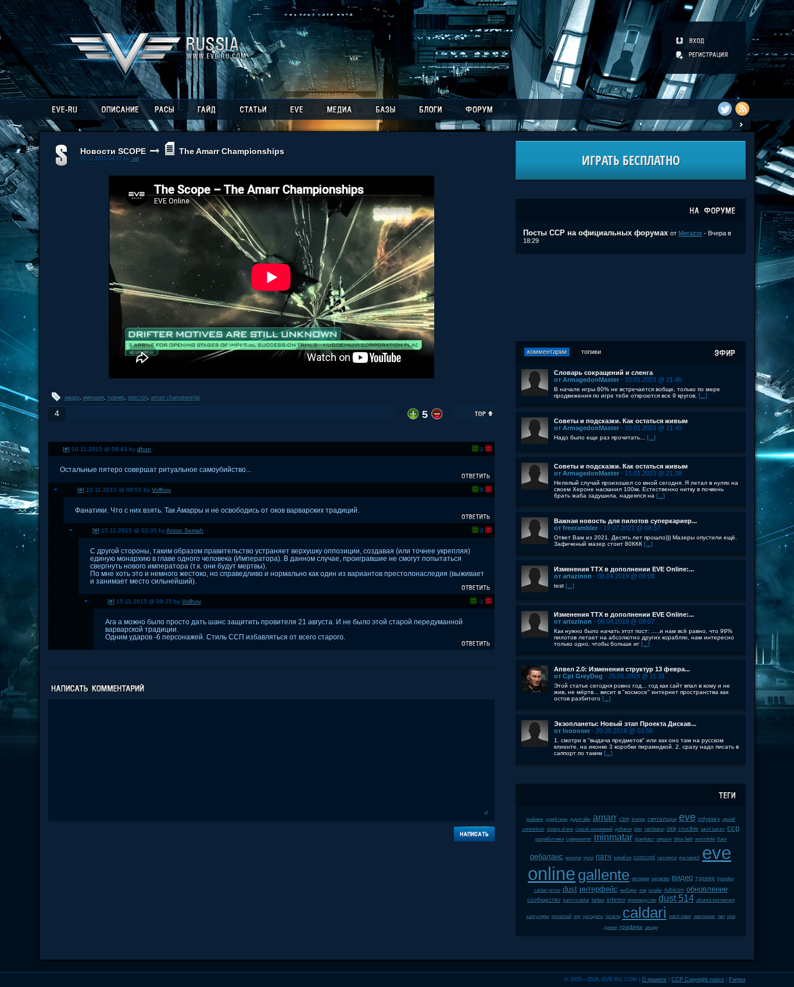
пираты (664, 839)
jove (731, 916)
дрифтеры (557, 819)
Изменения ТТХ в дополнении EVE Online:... (624, 569)
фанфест (644, 839)
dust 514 (676, 898)
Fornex (737, 979)
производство (642, 900)
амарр (72, 397)
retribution (654, 829)
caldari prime (547, 890)
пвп (721, 916)
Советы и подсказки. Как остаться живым (621, 420)
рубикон (623, 829)
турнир (116, 397)
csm (624, 819)
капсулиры (538, 916)
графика (631, 927)
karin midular (576, 900)
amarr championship (175, 397)
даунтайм (580, 819)
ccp (733, 828)
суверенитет (579, 839)
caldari (645, 912)
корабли (622, 857)
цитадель (593, 916)
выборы (628, 890)
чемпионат (704, 916)
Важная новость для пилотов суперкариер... (625, 520)
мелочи (573, 857)
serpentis (661, 878)
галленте (667, 857)
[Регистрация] (702, 54)
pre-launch (689, 857)
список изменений (594, 829)
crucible (688, 828)
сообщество (544, 899)
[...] (703, 395)
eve (687, 817)
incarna (613, 916)
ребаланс (546, 856)
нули (588, 857)
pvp (577, 916)
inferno (616, 899)
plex (638, 829)
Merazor (690, 233)
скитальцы (662, 819)
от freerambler (576, 527)
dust (570, 889)
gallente (604, 875)
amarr (605, 817)
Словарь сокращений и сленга (603, 372)
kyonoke (725, 878)
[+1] (475, 448)
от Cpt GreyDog (578, 676)
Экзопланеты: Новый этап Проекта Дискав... (625, 723)
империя (93, 397)
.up (135, 159)
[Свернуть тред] (55, 489)
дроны (610, 927)
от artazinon (573, 576)
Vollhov (161, 490)
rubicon (674, 889)
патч (603, 856)
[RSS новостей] (742, 109)
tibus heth (683, 839)
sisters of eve (560, 829)
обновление (707, 889)
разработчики (549, 839)
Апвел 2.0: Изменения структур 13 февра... (622, 669)
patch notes (680, 916)
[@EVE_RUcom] (725, 109)
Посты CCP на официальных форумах (595, 232)
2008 (671, 829)
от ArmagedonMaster (586, 379)
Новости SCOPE (113, 151)
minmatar (613, 837)
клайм (655, 890)
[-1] (488, 448)
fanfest (598, 900)
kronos (638, 819)
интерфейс (599, 889)
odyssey (709, 819)
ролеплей (561, 916)
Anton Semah (184, 530)
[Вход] (691, 40)
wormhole (705, 839)
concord (644, 857)
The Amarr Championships (231, 151)
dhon (144, 449)
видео (682, 877)
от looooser (572, 730)
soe (642, 890)
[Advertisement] (631, 298)
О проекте (654, 979)
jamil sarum (713, 829)
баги (722, 839)
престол (138, 397)
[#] (66, 449)
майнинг (535, 819)
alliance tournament (715, 900)
